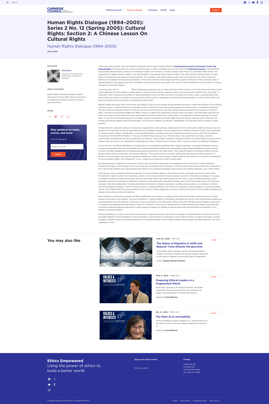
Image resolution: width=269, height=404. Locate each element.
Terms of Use (214, 401)
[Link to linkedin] (245, 2)
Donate (216, 10)
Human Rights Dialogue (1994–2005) (82, 46)
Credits (175, 401)
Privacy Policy (185, 401)
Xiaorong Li (67, 70)
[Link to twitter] (249, 2)
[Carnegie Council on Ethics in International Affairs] (60, 10)
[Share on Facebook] (62, 117)
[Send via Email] (68, 117)
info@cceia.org (189, 364)
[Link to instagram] (262, 2)
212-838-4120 (189, 367)
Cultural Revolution (196, 69)
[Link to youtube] (253, 2)
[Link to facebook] (257, 2)
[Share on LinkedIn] (56, 117)
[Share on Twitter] (49, 117)
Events (164, 10)
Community (153, 10)
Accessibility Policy (200, 401)
